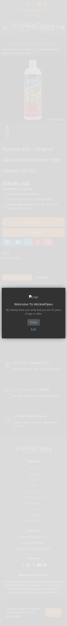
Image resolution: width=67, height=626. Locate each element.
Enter (33, 322)
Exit (33, 329)
